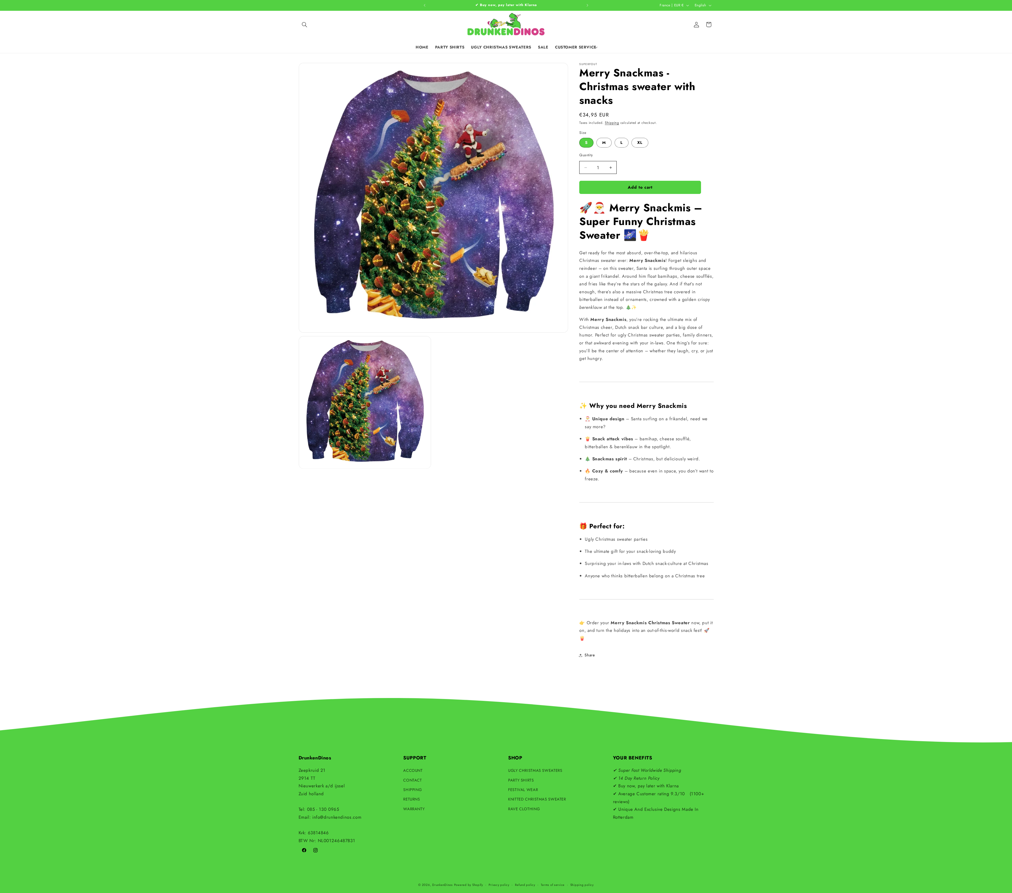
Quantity (586, 155)
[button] (305, 24)
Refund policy (525, 885)
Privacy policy (499, 885)
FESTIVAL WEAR (523, 790)
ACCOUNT (412, 770)
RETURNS (411, 799)
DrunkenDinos (442, 885)
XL (640, 143)
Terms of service (553, 885)
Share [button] (590, 655)
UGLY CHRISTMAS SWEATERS (535, 770)
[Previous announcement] (424, 5)
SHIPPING (412, 790)
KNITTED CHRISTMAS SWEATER (537, 799)
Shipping (612, 123)
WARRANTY (414, 809)
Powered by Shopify (468, 885)
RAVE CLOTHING (524, 809)
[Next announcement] (587, 5)
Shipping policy (582, 885)
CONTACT (412, 780)
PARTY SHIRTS (521, 780)
